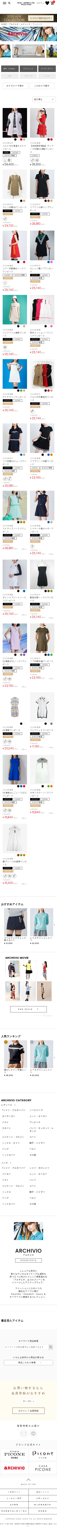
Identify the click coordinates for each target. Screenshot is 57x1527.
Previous (2, 926)
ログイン (40, 3)
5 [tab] (28, 60)
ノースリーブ (36, 1110)
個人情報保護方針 (42, 1505)
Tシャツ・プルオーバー (13, 1110)
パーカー (6, 1173)
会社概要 (14, 1505)
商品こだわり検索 (27, 1362)
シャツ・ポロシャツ (39, 1167)
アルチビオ (14, 24)
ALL (9, 76)
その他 (33, 1154)
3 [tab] (24, 60)
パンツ (33, 1179)
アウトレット (28, 68)
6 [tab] (30, 60)
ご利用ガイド (14, 1492)
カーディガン (8, 1116)
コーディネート (47, 68)
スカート (6, 1128)
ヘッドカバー (8, 1154)
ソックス (6, 1191)
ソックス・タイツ (11, 1142)
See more (25, 1009)
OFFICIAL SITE (27, 1260)
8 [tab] (35, 60)
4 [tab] (26, 60)
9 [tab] (37, 60)
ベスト (5, 1122)
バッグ (5, 1148)
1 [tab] (20, 60)
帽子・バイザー (37, 1142)
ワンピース (35, 1122)
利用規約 (42, 1511)
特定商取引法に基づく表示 (14, 1511)
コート (33, 1136)
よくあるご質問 (14, 1498)
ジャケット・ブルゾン (13, 1136)
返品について (42, 1492)
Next (54, 924)
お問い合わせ (42, 1498)
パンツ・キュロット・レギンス (42, 1129)
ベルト (33, 1148)
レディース (26, 24)
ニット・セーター (38, 1116)
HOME (4, 24)
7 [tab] (32, 60)
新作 (10, 68)
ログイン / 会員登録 (28, 1410)
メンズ (47, 76)
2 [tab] (22, 60)
